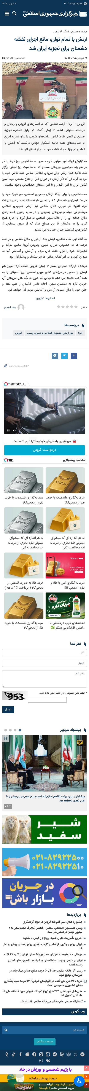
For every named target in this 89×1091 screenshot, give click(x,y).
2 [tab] (15, 730)
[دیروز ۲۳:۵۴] (44, 763)
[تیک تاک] (13, 1054)
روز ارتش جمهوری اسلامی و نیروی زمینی (50, 333)
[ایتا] (41, 1054)
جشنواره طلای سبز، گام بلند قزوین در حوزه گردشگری (53, 922)
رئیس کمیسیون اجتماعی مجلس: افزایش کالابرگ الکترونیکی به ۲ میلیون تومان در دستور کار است (46, 930)
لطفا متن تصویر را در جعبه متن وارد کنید (63, 693)
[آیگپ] (48, 1054)
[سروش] (34, 1054)
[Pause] (8, 430)
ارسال (8, 709)
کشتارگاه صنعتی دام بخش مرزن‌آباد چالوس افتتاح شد (51, 1001)
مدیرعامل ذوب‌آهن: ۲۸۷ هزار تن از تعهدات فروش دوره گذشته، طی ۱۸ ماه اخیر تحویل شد (43, 993)
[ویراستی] (27, 1054)
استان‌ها (50, 298)
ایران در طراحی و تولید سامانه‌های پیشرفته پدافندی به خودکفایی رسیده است (45, 962)
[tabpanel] (44, 773)
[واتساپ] (41, 1061)
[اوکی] (7, 1054)
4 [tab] (5, 730)
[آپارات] (62, 1054)
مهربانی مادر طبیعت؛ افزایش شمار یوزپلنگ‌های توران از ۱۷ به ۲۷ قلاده (43, 954)
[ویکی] (48, 1061)
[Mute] (14, 430)
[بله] (55, 1054)
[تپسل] (6, 384)
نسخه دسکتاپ (45, 1042)
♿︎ (79, 1081)
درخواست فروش (44, 450)
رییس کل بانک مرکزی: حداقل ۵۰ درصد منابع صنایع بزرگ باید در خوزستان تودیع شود (46, 972)
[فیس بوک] (20, 1054)
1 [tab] (20, 730)
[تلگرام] (82, 1054)
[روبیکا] (69, 1054)
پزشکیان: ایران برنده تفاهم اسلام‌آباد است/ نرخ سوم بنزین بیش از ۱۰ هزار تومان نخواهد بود (45, 798)
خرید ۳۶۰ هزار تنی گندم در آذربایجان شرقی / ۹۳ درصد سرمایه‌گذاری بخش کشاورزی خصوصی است (43, 983)
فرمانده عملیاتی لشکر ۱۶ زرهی (70, 32)
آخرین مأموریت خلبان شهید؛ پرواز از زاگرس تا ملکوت (53, 938)
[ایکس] (75, 1054)
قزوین (39, 298)
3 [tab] (10, 730)
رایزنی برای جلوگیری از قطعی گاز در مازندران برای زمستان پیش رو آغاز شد (43, 946)
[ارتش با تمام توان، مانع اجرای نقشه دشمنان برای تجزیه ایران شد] (44, 90)
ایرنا (50, 14)
